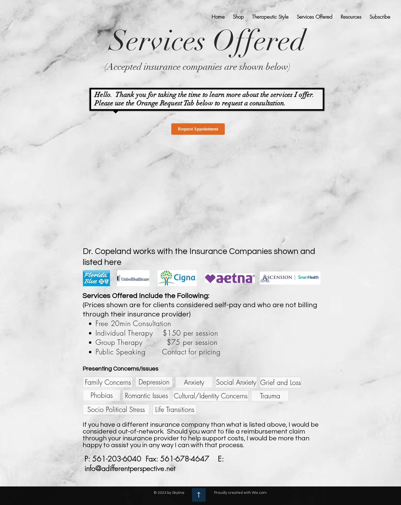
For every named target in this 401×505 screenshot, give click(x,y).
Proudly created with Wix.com (240, 493)
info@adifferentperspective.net (130, 468)
